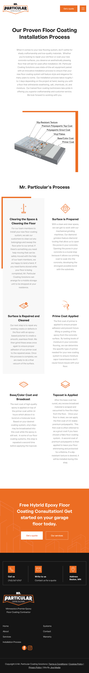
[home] (15, 8)
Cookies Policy (76, 664)
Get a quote (69, 9)
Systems (47, 626)
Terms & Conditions (58, 664)
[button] (83, 8)
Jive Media (55, 667)
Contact (47, 631)
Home (6, 626)
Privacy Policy (35, 667)
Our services (57, 535)
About (6, 631)
